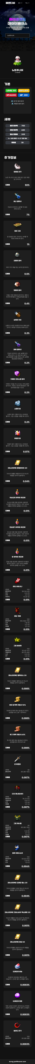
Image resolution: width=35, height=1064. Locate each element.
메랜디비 (10, 3)
